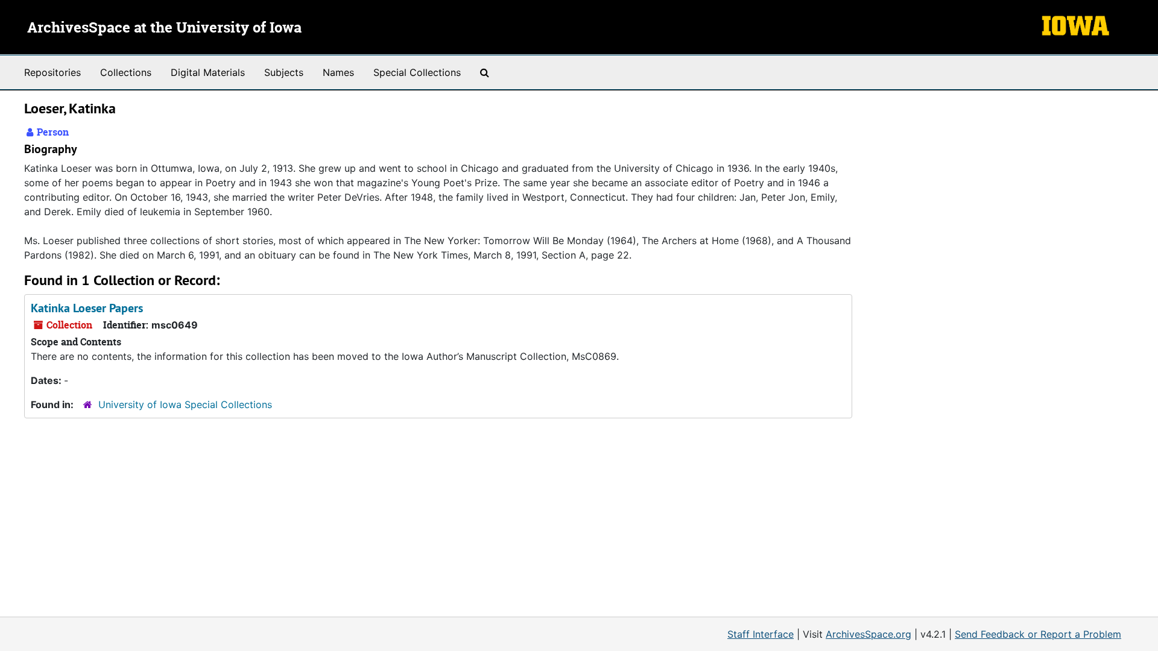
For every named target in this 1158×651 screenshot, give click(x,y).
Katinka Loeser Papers (87, 308)
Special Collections (417, 72)
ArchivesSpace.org (868, 634)
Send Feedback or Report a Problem (1038, 634)
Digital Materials (208, 72)
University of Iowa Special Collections (185, 404)
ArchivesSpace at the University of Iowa (164, 28)
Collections (125, 72)
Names (338, 72)
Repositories (52, 72)
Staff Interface (760, 634)
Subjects (283, 72)
